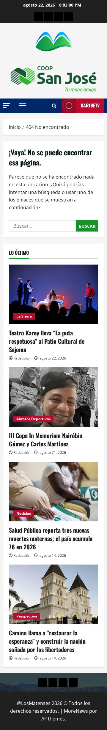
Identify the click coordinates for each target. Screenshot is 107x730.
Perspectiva (26, 616)
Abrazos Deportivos (33, 418)
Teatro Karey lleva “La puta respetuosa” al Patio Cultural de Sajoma (46, 341)
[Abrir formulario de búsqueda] (54, 106)
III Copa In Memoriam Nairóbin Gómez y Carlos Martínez (45, 439)
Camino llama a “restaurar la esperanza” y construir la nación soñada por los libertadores (47, 641)
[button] (6, 105)
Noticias (23, 513)
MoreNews (76, 711)
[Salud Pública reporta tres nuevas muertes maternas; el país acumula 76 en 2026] (53, 491)
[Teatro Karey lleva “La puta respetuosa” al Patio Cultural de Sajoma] (53, 294)
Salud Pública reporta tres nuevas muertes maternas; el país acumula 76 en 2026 (50, 538)
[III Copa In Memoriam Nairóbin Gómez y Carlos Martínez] (53, 397)
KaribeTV (90, 105)
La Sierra (24, 316)
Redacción (21, 358)
